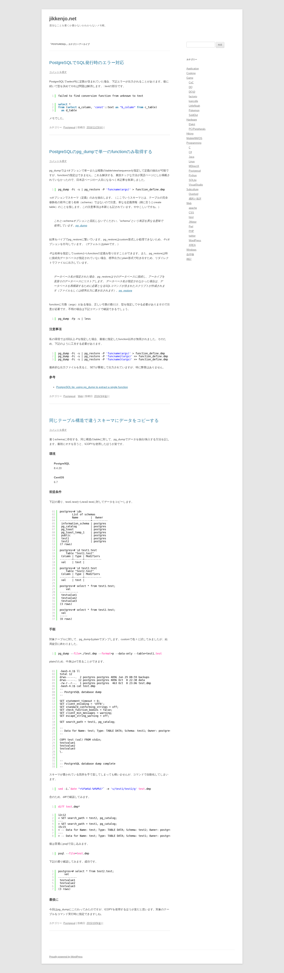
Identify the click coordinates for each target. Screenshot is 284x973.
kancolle (193, 101)
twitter (192, 235)
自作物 (190, 254)
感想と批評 (195, 198)
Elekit (192, 124)
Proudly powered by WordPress (65, 956)
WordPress (195, 240)
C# (190, 152)
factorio (193, 96)
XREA (192, 245)
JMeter (192, 221)
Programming (193, 142)
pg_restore (125, 290)
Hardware (191, 119)
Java (191, 156)
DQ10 (192, 91)
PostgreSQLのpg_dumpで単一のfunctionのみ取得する (100, 151)
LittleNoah (194, 105)
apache (193, 207)
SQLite (192, 180)
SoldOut (193, 115)
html (191, 217)
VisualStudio (196, 184)
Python (193, 175)
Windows (191, 249)
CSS (191, 212)
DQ (190, 87)
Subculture (192, 189)
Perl (191, 226)
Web (80, 396)
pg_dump (81, 225)
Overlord (193, 194)
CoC (191, 82)
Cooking (191, 73)
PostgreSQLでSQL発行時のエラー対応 (86, 62)
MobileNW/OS (194, 138)
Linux (192, 161)
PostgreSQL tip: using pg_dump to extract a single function (92, 387)
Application (192, 68)
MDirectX (194, 166)
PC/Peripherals (197, 129)
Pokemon (194, 110)
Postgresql (69, 127)
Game (189, 77)
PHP (191, 231)
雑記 (188, 259)
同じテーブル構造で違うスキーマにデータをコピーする (104, 420)
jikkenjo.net (63, 18)
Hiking (189, 133)
